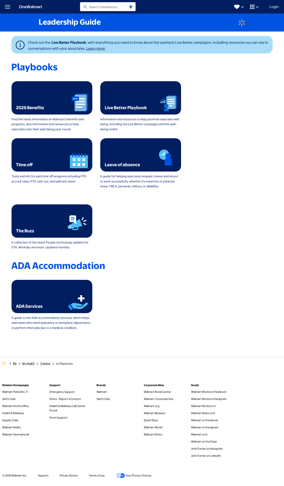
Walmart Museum (154, 413)
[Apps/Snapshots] (255, 6)
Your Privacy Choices (133, 475)
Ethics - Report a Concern (65, 399)
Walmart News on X (203, 413)
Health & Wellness (13, 413)
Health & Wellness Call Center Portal (67, 408)
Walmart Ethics (153, 434)
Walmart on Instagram (204, 427)
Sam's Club (9, 399)
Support (43, 475)
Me (15, 363)
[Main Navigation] (7, 6)
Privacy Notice (69, 475)
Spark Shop (151, 420)
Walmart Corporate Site (158, 399)
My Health (28, 363)
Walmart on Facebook (204, 420)
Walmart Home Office (15, 406)
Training (45, 363)
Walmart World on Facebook (208, 391)
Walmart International (15, 434)
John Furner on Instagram (207, 448)
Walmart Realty (11, 427)
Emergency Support (62, 392)
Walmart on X (199, 434)
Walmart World (153, 427)
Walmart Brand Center (157, 391)
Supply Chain (10, 420)
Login (274, 6)
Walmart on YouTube (204, 441)
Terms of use (97, 475)
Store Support (58, 417)
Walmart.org (152, 406)
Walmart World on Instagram (209, 399)
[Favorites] (239, 6)
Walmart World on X (203, 406)
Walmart (102, 391)
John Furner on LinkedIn (206, 455)
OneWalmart (30, 6)
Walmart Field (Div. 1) (15, 392)
